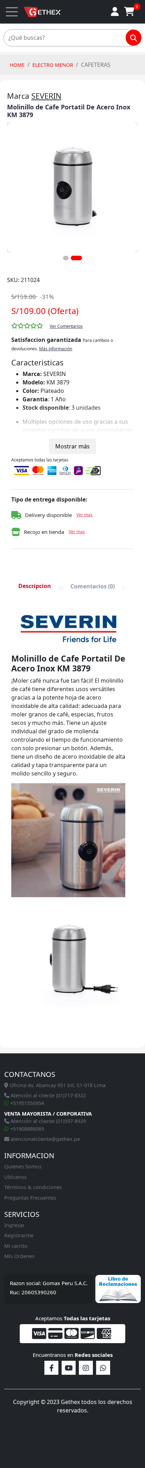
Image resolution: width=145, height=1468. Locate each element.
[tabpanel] (68, 822)
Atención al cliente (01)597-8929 (47, 1121)
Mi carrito (15, 1246)
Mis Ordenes (19, 1256)
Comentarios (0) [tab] (92, 586)
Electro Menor (52, 65)
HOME (17, 65)
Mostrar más (72, 446)
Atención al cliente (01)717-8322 (47, 1095)
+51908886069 (26, 1128)
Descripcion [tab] (34, 586)
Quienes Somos (23, 1166)
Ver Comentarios (66, 326)
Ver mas (84, 515)
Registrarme (18, 1235)
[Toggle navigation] (11, 12)
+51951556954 (26, 1103)
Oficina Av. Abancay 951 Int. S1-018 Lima (57, 1085)
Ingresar (14, 1225)
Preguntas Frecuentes (30, 1197)
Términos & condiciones (33, 1187)
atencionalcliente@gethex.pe (44, 1139)
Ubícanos (15, 1177)
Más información (55, 349)
